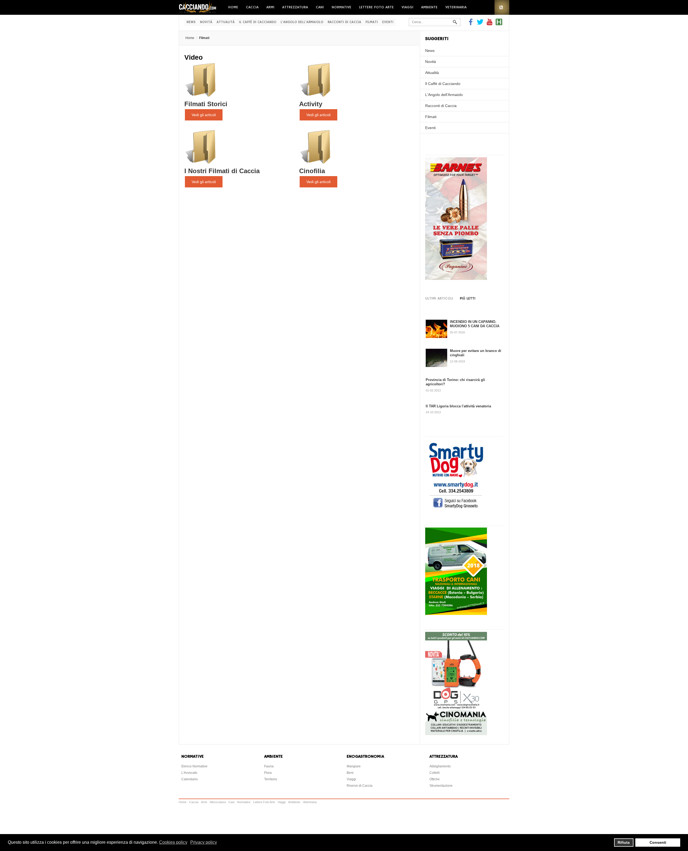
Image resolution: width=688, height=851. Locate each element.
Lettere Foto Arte (376, 7)
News (191, 22)
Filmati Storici (205, 104)
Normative (341, 7)
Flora (268, 773)
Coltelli (434, 773)
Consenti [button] (658, 842)
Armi (270, 7)
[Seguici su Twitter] (480, 24)
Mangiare (354, 766)
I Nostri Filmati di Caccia (222, 171)
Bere (350, 773)
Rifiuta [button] (624, 842)
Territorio (270, 779)
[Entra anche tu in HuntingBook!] (499, 24)
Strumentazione (441, 786)
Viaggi (407, 7)
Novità (206, 22)
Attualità (226, 22)
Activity (310, 104)
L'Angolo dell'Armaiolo (302, 22)
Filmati (372, 22)
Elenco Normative (194, 766)
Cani (320, 7)
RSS (501, 7)
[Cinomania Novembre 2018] (456, 734)
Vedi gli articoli (204, 115)
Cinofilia (312, 171)
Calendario (189, 779)
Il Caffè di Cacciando (257, 22)
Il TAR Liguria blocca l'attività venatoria (458, 406)
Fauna (269, 766)
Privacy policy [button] (203, 842)
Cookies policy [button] (173, 842)
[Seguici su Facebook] (471, 24)
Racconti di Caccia (344, 22)
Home (233, 7)
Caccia (252, 7)
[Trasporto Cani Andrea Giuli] (456, 613)
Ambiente (429, 7)
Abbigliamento (440, 766)
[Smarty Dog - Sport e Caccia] (456, 509)
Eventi (387, 22)
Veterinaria (456, 7)
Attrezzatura (295, 7)
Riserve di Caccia (359, 786)
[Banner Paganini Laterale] (456, 278)
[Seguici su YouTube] (489, 24)
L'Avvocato (189, 773)
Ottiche (434, 779)
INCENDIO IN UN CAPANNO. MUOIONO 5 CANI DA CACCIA (474, 324)
